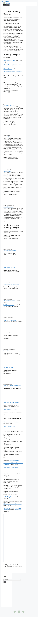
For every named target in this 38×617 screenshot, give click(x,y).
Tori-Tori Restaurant (9, 305)
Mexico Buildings (14, 460)
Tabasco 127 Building (9, 105)
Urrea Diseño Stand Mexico (11, 467)
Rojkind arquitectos (9, 497)
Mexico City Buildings (9, 426)
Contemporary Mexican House (11, 284)
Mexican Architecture (9, 60)
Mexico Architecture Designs (11, 422)
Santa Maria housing (9, 207)
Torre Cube (6, 350)
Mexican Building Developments (12, 64)
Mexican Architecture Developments (13, 71)
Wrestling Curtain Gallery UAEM (12, 385)
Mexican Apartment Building (11, 402)
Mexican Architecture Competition (12, 504)
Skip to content (5, 1)
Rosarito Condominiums (10, 250)
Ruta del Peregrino (8, 137)
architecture (18, 509)
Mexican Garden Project (10, 267)
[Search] (5, 582)
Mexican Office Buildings (10, 409)
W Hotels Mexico (8, 367)
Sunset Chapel (7, 171)
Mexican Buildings (8, 69)
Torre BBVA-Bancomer (10, 320)
